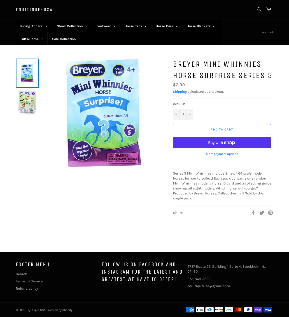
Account (267, 32)
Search (21, 274)
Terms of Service (29, 281)
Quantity (179, 103)
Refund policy (27, 288)
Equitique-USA (34, 9)
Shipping (180, 92)
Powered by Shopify (59, 310)
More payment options (222, 154)
